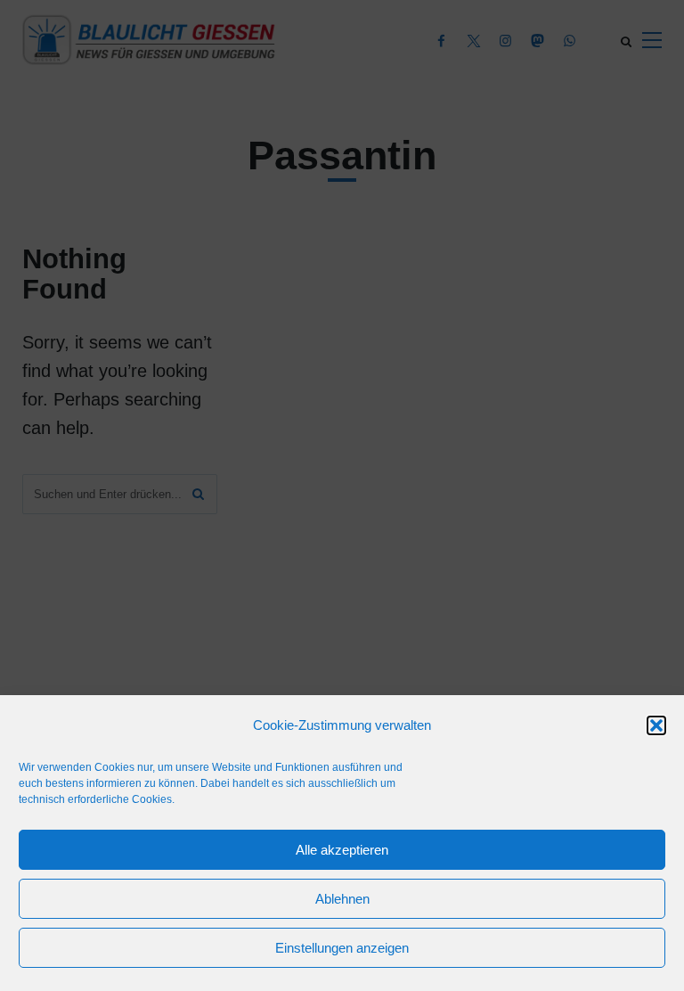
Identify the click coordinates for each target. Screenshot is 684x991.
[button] (656, 725)
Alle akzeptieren (342, 849)
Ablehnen (342, 898)
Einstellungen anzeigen (342, 947)
